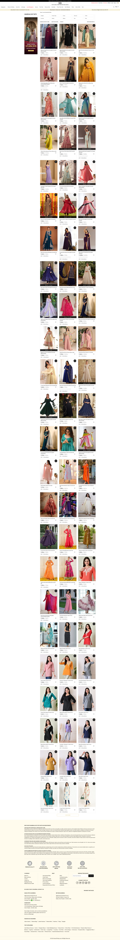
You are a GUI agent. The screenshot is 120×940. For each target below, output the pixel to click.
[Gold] (87, 156)
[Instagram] (83, 882)
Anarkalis (53, 7)
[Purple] (46, 88)
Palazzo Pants (61, 927)
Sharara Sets (47, 7)
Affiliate (109, 2)
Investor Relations (46, 883)
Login (112, 2)
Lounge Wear (49, 929)
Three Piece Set (60, 7)
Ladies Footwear (41, 921)
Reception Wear (81, 929)
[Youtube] (86, 882)
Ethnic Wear (67, 927)
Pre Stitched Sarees (76, 927)
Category (42, 15)
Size (74, 18)
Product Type (54, 15)
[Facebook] (77, 882)
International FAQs (47, 875)
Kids (83, 7)
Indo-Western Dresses (29, 927)
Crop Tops (56, 929)
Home (41, 12)
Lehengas (23, 7)
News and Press (27, 877)
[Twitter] (80, 882)
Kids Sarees (74, 929)
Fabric (86, 15)
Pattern (53, 18)
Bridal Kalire (37, 929)
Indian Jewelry (27, 921)
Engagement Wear (90, 929)
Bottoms (26, 929)
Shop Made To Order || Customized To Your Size (20, 9)
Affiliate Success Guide (29, 883)
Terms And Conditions (47, 880)
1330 (54, 21)
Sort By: (90, 21)
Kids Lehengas (68, 929)
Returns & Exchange (47, 878)
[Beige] (42, 88)
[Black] (80, 156)
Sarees (36, 7)
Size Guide (62, 881)
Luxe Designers (30, 7)
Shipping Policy (63, 878)
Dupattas (31, 929)
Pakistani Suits (48, 931)
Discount (75, 15)
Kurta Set (18, 7)
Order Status (45, 877)
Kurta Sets (67, 931)
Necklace (55, 921)
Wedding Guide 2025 (94, 2)
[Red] (44, 88)
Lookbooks (62, 885)
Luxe (44, 12)
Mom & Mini (78, 7)
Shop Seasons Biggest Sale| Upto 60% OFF (100, 9)
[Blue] (70, 257)
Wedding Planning (28, 881)
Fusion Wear (27, 931)
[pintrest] (89, 882)
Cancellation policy (64, 877)
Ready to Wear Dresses (86, 927)
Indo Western (67, 7)
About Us (26, 875)
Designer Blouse (42, 927)
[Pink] (63, 257)
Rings (59, 921)
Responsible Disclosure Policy (49, 885)
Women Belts (49, 921)
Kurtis (36, 927)
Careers (26, 878)
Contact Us (26, 880)
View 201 (61, 21)
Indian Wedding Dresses (52, 927)
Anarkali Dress (34, 931)
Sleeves (64, 18)
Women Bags (34, 921)
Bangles (63, 921)
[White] (82, 156)
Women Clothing (11, 7)
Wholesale (105, 2)
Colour (64, 15)
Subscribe (91, 875)
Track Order (100, 2)
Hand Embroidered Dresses (58, 931)
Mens (73, 7)
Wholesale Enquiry (63, 883)
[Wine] (84, 156)
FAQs (61, 875)
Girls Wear (61, 929)
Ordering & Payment (64, 880)
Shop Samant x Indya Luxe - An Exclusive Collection (60, 9)
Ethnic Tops (43, 929)
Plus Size (41, 7)
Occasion (42, 18)
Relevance (92, 21)
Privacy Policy (45, 881)
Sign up (115, 2)
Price (86, 18)
